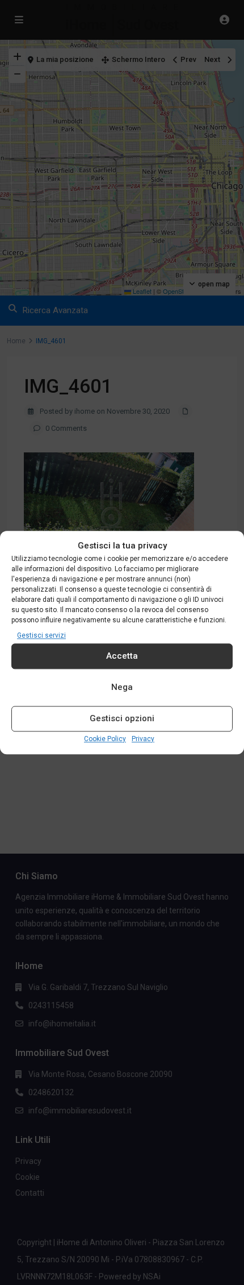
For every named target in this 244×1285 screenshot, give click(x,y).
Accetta (122, 656)
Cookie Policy (105, 739)
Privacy (143, 739)
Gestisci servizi (41, 635)
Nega (122, 688)
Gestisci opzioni (122, 719)
